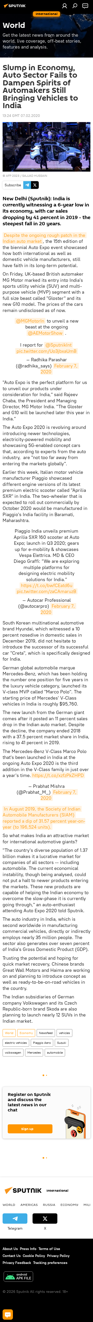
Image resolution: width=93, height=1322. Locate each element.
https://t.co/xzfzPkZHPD (58, 775)
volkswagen (13, 1052)
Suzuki (61, 1043)
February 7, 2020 (60, 369)
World (9, 1033)
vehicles (64, 1033)
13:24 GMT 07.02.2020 (21, 115)
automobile (55, 1052)
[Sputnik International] (15, 7)
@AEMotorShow (45, 333)
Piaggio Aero (42, 1043)
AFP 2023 (12, 176)
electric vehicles (16, 1043)
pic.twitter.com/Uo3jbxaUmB (46, 351)
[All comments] (8, 1314)
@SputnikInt (58, 345)
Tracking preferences (50, 1262)
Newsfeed (46, 1033)
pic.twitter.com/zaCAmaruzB (46, 591)
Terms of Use (49, 1248)
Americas (29, 1204)
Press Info (28, 1248)
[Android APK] (18, 1277)
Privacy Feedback (17, 1262)
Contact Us (12, 1255)
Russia (49, 1204)
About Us (10, 1248)
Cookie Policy (34, 1255)
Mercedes (34, 1052)
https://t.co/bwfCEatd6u (46, 585)
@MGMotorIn (30, 321)
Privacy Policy (58, 1255)
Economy (26, 1033)
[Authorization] (64, 6)
